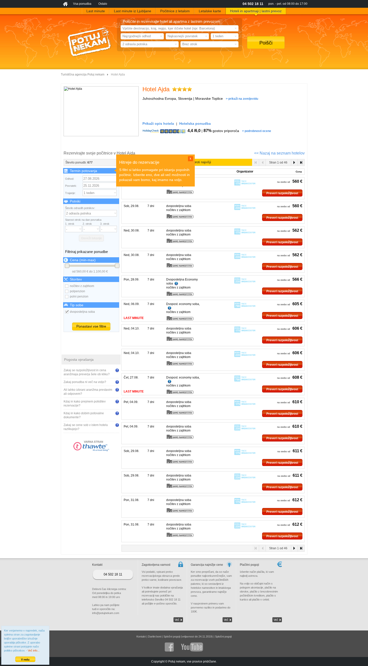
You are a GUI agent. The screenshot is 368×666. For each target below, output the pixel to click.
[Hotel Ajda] (101, 111)
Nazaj (262, 162)
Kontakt (141, 636)
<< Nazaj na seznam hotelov (279, 153)
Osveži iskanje (91, 238)
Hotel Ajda (155, 89)
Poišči (265, 43)
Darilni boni (154, 636)
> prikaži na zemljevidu (242, 98)
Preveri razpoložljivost (282, 193)
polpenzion (77, 291)
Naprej (294, 162)
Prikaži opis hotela (158, 124)
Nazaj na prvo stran (255, 162)
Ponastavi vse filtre (91, 326)
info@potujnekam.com (105, 613)
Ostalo (102, 4)
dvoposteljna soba (82, 312)
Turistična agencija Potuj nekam (82, 74)
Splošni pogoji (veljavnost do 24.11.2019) (188, 636)
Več (177, 619)
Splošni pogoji (223, 636)
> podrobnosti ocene (256, 131)
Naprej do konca (301, 162)
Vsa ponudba (82, 4)
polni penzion (79, 296)
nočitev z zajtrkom (82, 286)
